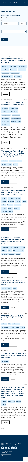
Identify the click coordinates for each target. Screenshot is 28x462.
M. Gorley (4, 208)
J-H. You (15, 164)
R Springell (4, 254)
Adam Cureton (22, 70)
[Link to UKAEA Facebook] (6, 448)
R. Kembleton (5, 327)
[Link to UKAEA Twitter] (2, 448)
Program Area (4, 29)
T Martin (22, 251)
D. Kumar (18, 198)
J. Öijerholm (5, 161)
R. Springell (11, 201)
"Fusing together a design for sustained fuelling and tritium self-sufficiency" (13, 60)
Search (3, 21)
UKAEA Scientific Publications (10, 3)
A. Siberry (4, 201)
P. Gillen (20, 161)
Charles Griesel (5, 118)
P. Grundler (4, 211)
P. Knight (12, 327)
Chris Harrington (22, 66)
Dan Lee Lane (13, 70)
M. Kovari (4, 324)
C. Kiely (4, 404)
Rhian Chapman (16, 115)
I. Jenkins (18, 401)
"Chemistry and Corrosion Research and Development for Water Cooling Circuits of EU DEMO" (12, 240)
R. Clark (24, 201)
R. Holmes (18, 201)
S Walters (15, 251)
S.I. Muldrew (5, 108)
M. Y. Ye (9, 288)
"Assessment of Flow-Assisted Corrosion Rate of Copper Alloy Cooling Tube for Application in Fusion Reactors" (12, 154)
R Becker (18, 254)
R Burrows (22, 247)
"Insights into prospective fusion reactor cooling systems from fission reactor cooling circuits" (13, 192)
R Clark (10, 251)
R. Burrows (10, 205)
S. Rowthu (16, 208)
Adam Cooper (5, 70)
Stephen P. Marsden (16, 121)
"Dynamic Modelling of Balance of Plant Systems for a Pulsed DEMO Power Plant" (13, 355)
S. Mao (14, 288)
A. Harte (4, 164)
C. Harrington (12, 161)
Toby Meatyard (17, 76)
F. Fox (9, 324)
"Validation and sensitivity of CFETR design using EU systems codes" (13, 282)
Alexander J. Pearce (16, 118)
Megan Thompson (15, 73)
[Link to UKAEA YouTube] (12, 448)
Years (21, 21)
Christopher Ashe (6, 115)
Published (5, 94)
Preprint (5, 182)
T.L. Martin (4, 198)
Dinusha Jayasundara (7, 76)
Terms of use (4, 452)
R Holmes (4, 251)
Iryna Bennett (13, 66)
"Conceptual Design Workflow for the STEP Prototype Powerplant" (13, 103)
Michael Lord (5, 66)
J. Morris (4, 288)
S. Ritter (11, 211)
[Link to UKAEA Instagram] (15, 448)
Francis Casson (5, 121)
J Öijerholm (11, 254)
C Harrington (5, 247)
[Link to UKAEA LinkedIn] (9, 448)
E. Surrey (10, 208)
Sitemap (3, 455)
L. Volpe (9, 164)
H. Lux (17, 327)
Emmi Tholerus (5, 125)
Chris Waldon (14, 111)
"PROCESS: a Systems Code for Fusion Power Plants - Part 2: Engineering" (12, 318)
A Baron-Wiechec (14, 247)
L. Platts (4, 205)
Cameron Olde (5, 73)
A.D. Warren (11, 198)
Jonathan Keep (5, 111)
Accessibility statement (6, 454)
